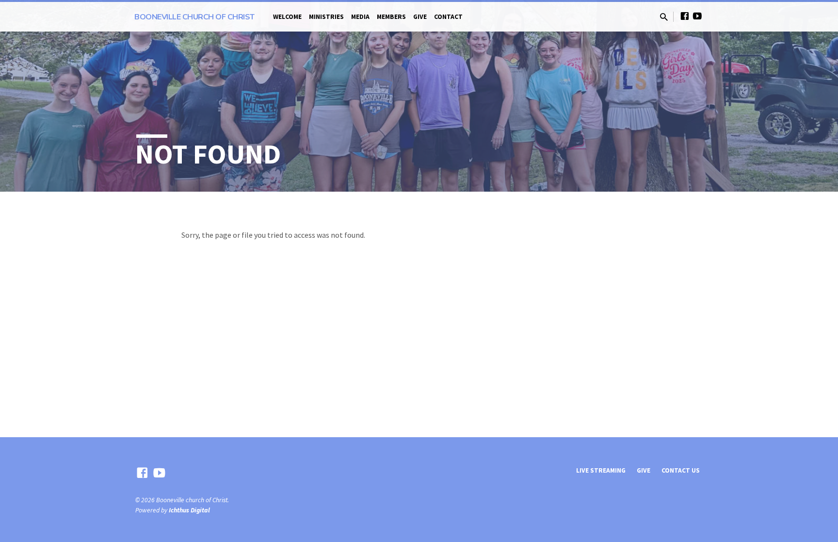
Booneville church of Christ (194, 17)
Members (391, 17)
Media (360, 17)
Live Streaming (601, 470)
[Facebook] (684, 16)
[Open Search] (664, 17)
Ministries (326, 17)
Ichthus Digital (189, 510)
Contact (448, 17)
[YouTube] (697, 16)
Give (420, 17)
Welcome (287, 17)
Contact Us (680, 470)
